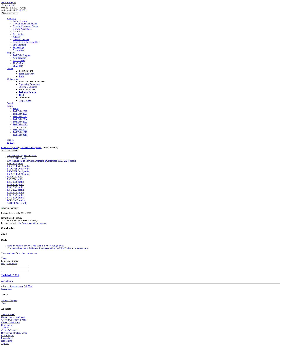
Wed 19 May (19, 60)
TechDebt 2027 (20, 111)
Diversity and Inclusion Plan (26, 42)
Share (3, 258)
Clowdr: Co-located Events (25, 26)
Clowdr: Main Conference (25, 23)
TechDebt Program (21, 55)
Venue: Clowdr (20, 21)
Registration (18, 34)
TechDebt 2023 (20, 121)
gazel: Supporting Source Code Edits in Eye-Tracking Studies (35, 245)
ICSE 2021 (21, 10)
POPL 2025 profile (16, 200)
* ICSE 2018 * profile (17, 158)
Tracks (10, 68)
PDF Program (19, 44)
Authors (16, 37)
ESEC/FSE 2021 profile (18, 168)
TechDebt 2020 (20, 129)
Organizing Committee (29, 84)
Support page (6, 289)
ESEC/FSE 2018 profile (18, 166)
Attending (11, 18)
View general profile (9, 264)
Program (11, 52)
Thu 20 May (18, 63)
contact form (7, 281)
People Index (25, 100)
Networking (18, 50)
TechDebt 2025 (20, 116)
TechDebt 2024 (20, 119)
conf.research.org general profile (22, 155)
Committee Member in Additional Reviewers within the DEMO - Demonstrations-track (47, 248)
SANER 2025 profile (17, 203)
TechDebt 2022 (20, 124)
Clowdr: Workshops (22, 29)
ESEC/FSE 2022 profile (18, 171)
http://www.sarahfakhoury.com (31, 223)
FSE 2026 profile (15, 179)
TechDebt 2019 (20, 132)
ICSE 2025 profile (15, 195)
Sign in (10, 140)
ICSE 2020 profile (15, 184)
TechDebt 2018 (20, 135)
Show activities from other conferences (19, 253)
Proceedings (18, 47)
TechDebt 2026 (20, 114)
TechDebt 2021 (27, 147)
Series (15, 108)
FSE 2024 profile (15, 176)
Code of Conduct (21, 39)
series (15, 147)
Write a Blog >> (8, 2)
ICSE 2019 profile (15, 182)
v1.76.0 (28, 286)
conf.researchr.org (15, 286)
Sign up (10, 142)
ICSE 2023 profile (15, 190)
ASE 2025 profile (15, 163)
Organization (13, 79)
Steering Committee (28, 87)
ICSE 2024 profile (15, 192)
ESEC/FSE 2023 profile (18, 174)
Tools (21, 76)
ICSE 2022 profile (15, 187)
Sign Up (5, 343)
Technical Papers (26, 73)
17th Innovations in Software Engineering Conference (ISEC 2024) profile (41, 161)
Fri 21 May (18, 66)
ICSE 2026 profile (15, 197)
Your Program (19, 58)
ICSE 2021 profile (9, 150)
